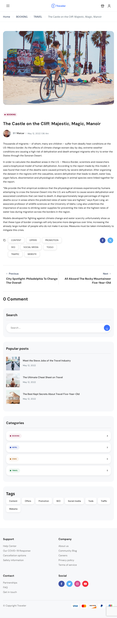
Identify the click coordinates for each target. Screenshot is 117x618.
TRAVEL (38, 16)
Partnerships (10, 582)
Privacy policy (66, 560)
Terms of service (67, 564)
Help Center (9, 546)
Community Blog (67, 550)
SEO (13, 247)
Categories (15, 423)
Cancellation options (14, 555)
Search (12, 315)
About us (63, 546)
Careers (62, 555)
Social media (30, 247)
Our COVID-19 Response (16, 550)
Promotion (51, 240)
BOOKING (22, 16)
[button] (102, 6)
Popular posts (17, 348)
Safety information (13, 560)
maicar (18, 133)
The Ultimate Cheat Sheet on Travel (43, 377)
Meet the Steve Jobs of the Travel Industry (47, 360)
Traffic (15, 254)
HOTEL (14, 447)
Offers (33, 240)
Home (6, 16)
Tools (50, 247)
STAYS (14, 459)
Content (16, 240)
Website (32, 254)
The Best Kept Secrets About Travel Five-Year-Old (51, 394)
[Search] (107, 328)
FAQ (5, 587)
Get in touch (10, 592)
